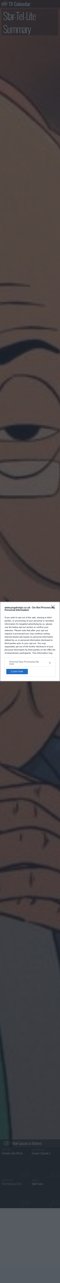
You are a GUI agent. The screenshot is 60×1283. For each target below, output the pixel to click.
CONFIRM (17, 671)
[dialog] (30, 641)
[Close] (54, 608)
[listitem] (30, 663)
